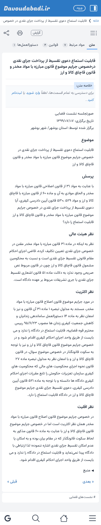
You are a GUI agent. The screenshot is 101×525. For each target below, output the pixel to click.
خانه (96, 21)
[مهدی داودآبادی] (27, 8)
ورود (79, 8)
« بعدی (88, 482)
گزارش (36, 32)
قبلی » (12, 482)
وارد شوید (32, 93)
